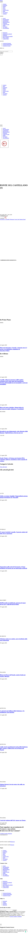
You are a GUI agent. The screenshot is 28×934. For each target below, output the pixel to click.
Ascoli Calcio (6, 10)
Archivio (5, 13)
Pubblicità (5, 35)
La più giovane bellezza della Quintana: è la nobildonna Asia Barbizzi (12, 711)
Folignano (5, 23)
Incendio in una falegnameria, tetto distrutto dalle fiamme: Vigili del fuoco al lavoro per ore (14, 432)
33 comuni (5, 93)
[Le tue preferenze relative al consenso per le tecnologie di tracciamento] (25, 931)
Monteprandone (6, 22)
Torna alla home (3, 466)
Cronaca (4, 4)
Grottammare (5, 20)
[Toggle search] (1, 126)
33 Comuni (5, 12)
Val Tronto (5, 26)
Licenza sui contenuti (7, 33)
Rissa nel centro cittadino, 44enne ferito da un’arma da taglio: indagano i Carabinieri (12, 408)
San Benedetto (6, 19)
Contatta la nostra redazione (6, 833)
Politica (4, 6)
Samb (4, 11)
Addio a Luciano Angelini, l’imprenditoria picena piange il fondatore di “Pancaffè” (14, 496)
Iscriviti (14, 910)
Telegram (12, 844)
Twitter (4, 902)
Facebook (5, 901)
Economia (5, 5)
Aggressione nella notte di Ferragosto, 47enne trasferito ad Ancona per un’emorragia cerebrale (13, 567)
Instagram (5, 904)
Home (1, 0)
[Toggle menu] (1, 54)
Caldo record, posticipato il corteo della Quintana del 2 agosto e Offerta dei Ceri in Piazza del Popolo (14, 748)
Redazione (5, 32)
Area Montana (6, 28)
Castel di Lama (6, 24)
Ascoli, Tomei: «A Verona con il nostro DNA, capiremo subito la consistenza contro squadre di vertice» (13, 459)
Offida (4, 25)
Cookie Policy (6, 38)
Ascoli (4, 18)
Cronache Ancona (6, 45)
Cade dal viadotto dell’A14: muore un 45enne (13, 820)
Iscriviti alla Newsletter (8, 36)
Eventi (4, 9)
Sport (4, 7)
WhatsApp (12, 841)
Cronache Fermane (7, 43)
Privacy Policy (6, 37)
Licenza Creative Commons (16, 916)
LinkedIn (5, 903)
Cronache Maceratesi (7, 44)
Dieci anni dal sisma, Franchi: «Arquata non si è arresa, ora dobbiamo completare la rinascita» (13, 349)
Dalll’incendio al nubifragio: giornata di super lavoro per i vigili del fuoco (13, 603)
